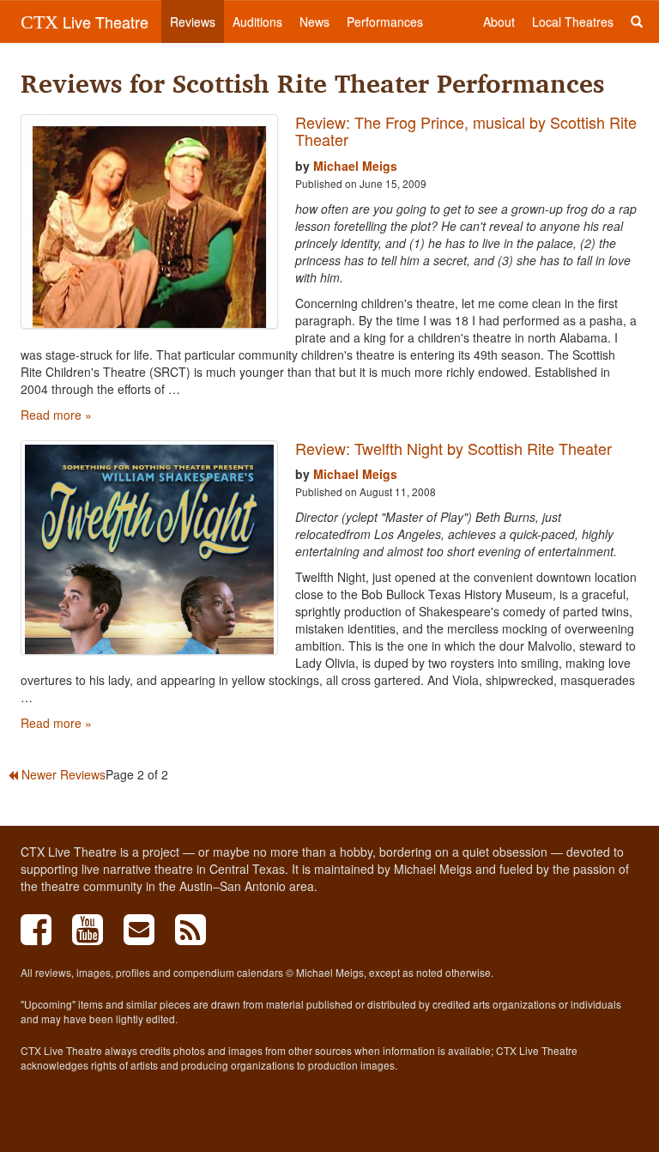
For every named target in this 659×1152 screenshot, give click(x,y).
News (314, 21)
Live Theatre (84, 21)
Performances (385, 21)
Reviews (192, 21)
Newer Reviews (62, 774)
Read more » (56, 414)
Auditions (257, 21)
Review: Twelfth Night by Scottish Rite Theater (453, 448)
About (499, 21)
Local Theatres (573, 21)
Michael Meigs (355, 165)
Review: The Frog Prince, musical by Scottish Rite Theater (466, 130)
